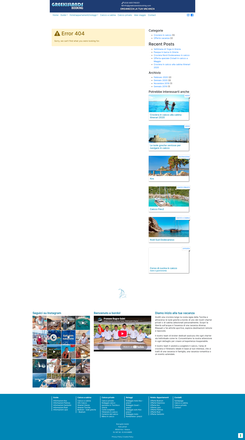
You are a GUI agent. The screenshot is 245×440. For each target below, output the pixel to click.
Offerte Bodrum (156, 401)
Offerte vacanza (161, 38)
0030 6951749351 (132, 3)
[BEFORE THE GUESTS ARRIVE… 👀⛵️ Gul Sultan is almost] (68, 323)
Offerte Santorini (157, 414)
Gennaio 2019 (160, 86)
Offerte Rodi (155, 412)
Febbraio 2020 (161, 77)
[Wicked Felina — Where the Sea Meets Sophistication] (40, 323)
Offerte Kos (155, 405)
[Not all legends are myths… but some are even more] (54, 352)
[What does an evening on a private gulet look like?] (54, 323)
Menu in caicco (108, 416)
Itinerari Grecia (83, 405)
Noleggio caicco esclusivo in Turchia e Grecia (110, 405)
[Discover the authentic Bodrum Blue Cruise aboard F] (68, 352)
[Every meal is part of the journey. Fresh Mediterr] (40, 352)
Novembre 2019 (161, 83)
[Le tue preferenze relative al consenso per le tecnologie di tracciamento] (240, 435)
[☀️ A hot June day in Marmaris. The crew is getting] (54, 366)
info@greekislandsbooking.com (137, 5)
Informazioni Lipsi (60, 410)
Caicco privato (125, 15)
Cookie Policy (128, 437)
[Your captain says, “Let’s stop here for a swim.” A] (83, 323)
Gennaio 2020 (160, 80)
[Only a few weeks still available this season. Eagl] (83, 337)
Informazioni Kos (60, 401)
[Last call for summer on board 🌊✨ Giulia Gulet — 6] (54, 380)
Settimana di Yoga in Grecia (167, 49)
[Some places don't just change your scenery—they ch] (40, 366)
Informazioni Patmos (61, 403)
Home (55, 15)
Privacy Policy (117, 437)
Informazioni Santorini (62, 405)
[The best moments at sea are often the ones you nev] (68, 337)
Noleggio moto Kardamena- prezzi (134, 415)
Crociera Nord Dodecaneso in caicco (172, 55)
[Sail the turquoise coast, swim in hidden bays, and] (40, 380)
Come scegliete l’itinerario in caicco (110, 411)
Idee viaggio (140, 15)
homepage (178, 401)
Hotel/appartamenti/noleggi (83, 15)
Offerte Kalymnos (157, 403)
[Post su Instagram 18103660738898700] (68, 380)
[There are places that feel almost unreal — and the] (83, 380)
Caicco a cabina (108, 15)
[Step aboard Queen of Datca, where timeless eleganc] (40, 337)
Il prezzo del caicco (110, 414)
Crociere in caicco (162, 35)
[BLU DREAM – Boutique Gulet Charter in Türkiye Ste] (68, 366)
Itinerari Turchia (83, 407)
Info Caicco (82, 403)
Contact (152, 15)
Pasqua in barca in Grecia (166, 52)
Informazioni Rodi (60, 407)
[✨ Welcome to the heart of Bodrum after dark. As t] (54, 337)
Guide (63, 15)
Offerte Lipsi (155, 407)
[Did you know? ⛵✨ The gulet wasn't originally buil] (83, 366)
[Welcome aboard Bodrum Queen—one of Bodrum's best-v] (83, 352)
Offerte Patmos (156, 410)
